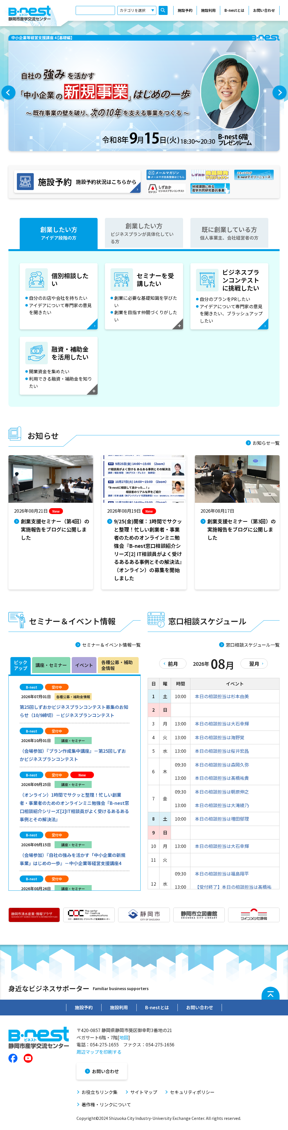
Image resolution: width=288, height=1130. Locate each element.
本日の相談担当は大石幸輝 (222, 723)
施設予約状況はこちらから (87, 181)
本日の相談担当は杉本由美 (222, 696)
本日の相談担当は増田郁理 (222, 818)
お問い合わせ (264, 10)
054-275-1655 (104, 1044)
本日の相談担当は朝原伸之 (222, 791)
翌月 (254, 663)
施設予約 (185, 10)
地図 (123, 1037)
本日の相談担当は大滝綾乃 (222, 805)
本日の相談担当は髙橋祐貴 (222, 777)
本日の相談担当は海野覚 (219, 737)
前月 (173, 663)
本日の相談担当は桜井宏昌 (222, 750)
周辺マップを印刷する (99, 1051)
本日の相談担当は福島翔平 (222, 873)
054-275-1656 (160, 1044)
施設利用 (208, 10)
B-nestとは (234, 10)
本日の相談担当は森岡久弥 (222, 764)
